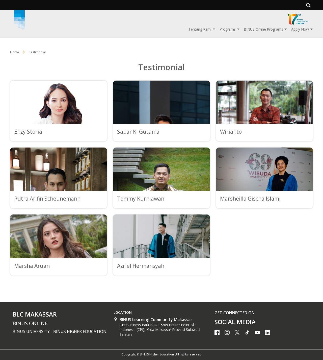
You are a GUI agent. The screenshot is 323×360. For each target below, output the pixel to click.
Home (14, 52)
